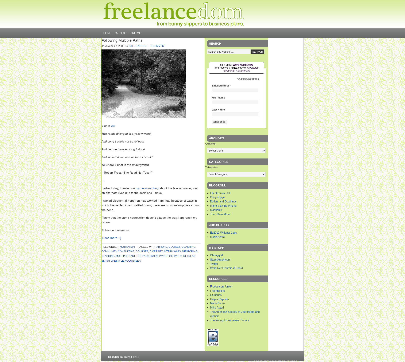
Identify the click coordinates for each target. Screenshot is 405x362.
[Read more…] (111, 238)
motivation (127, 246)
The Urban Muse (220, 214)
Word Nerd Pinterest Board (226, 268)
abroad (162, 246)
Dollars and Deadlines (223, 201)
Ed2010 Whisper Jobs (223, 232)
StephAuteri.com (220, 259)
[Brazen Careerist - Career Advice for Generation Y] (213, 344)
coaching (188, 246)
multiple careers (128, 256)
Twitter (214, 263)
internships (172, 251)
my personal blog (147, 188)
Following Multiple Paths (121, 40)
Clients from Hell (220, 193)
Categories (211, 167)
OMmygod (216, 255)
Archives (210, 143)
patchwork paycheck (157, 256)
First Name (218, 97)
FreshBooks (217, 290)
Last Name (218, 109)
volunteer (133, 260)
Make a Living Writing (223, 205)
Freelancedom (173, 14)
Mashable (216, 210)
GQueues (216, 295)
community (109, 251)
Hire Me (135, 33)
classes (174, 246)
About (120, 33)
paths (178, 256)
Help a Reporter (219, 299)
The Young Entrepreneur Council (230, 320)
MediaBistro (217, 236)
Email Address (221, 85)
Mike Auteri (217, 307)
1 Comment (158, 46)
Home (107, 33)
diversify (156, 251)
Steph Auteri (138, 46)
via (113, 126)
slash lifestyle (112, 260)
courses (142, 251)
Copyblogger (217, 197)
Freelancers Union (221, 286)
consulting (126, 251)
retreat (189, 256)
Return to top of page (124, 356)
